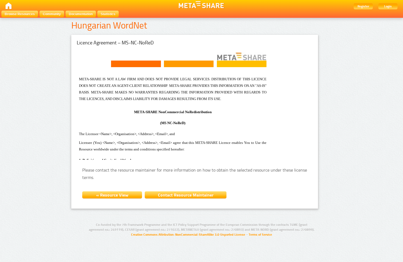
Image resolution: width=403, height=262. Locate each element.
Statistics (108, 14)
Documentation (81, 14)
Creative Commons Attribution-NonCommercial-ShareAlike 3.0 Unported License (188, 235)
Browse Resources (20, 14)
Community (52, 14)
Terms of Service (260, 235)
